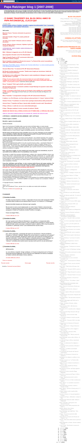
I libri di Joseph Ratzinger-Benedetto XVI (70, 40)
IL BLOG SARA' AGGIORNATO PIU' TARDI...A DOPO (68, 198)
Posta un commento (7, 260)
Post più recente (5, 263)
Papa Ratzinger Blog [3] (75, 30)
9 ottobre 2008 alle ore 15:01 (12, 243)
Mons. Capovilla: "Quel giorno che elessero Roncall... (68, 403)
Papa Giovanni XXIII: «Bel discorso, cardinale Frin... (68, 306)
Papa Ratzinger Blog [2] (75, 31)
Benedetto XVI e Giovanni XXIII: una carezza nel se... (68, 204)
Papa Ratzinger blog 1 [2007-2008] (28, 7)
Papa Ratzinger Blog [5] (75, 27)
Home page (28, 263)
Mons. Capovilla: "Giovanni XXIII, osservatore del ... (67, 332)
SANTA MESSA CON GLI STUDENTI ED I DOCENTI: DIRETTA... (69, 156)
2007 (59, 442)
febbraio (62, 439)
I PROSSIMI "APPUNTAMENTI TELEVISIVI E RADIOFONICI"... (68, 215)
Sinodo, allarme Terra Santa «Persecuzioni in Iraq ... (66, 409)
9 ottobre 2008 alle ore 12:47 (12, 228)
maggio (62, 434)
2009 (59, 58)
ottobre (62, 63)
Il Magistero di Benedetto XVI (73, 23)
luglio (61, 431)
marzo (61, 437)
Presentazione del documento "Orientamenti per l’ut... (67, 187)
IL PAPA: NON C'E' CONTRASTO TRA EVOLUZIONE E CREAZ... (69, 105)
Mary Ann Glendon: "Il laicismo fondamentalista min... (67, 255)
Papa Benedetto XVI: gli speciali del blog (70, 34)
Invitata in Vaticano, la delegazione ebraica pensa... (68, 170)
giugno (62, 432)
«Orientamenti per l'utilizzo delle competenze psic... (67, 147)
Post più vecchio (50, 263)
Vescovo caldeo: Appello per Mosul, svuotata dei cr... (68, 366)
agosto (62, 429)
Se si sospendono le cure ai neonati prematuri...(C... (68, 258)
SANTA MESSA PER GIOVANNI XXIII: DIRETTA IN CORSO (68, 284)
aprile (61, 436)
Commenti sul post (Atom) (13, 266)
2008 (59, 60)
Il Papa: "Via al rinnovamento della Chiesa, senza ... (68, 414)
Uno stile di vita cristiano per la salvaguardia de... (67, 153)
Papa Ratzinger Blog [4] (75, 29)
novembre (62, 61)
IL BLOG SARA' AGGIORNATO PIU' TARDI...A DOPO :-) (68, 93)
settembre (62, 428)
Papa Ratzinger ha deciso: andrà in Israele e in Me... (68, 386)
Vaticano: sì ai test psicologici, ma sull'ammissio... (67, 139)
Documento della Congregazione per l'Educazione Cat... (68, 144)
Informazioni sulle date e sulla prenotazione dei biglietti (73, 51)
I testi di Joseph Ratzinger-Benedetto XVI (70, 32)
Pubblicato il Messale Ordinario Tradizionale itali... (67, 207)
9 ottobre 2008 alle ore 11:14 (12, 215)
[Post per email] (21, 188)
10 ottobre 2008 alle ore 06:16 (13, 257)
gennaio (62, 440)
